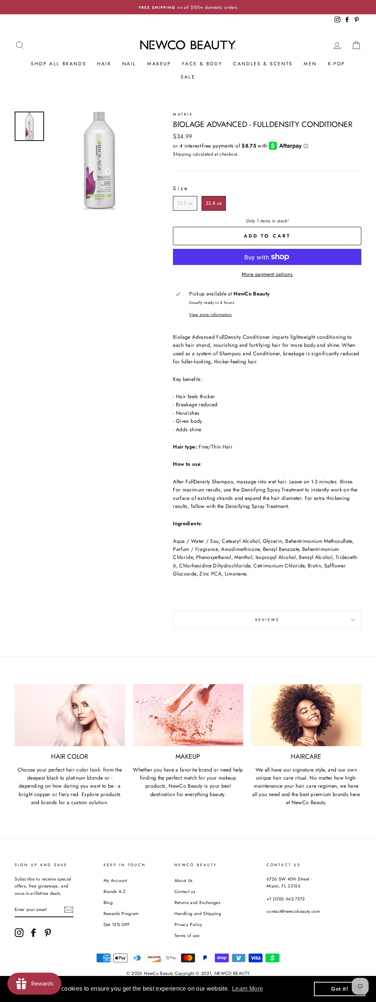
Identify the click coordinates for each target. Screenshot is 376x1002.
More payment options (267, 274)
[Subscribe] (68, 909)
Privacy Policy (188, 924)
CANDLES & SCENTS (263, 63)
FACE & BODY (202, 63)
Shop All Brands (58, 63)
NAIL (129, 63)
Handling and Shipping (197, 913)
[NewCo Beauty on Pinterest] (47, 932)
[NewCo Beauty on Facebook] (33, 932)
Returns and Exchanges (197, 902)
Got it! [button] (339, 989)
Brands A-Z (115, 891)
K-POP (336, 63)
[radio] (185, 203)
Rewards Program (121, 913)
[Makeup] (188, 715)
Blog (108, 902)
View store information (210, 314)
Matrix (183, 114)
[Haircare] (306, 715)
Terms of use (186, 935)
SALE (188, 76)
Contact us (185, 891)
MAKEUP (159, 63)
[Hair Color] (70, 715)
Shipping (182, 154)
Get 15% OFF (117, 924)
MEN (310, 63)
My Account (115, 880)
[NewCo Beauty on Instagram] (19, 932)
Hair (104, 63)
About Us (183, 880)
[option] (188, 7)
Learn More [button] (247, 988)
